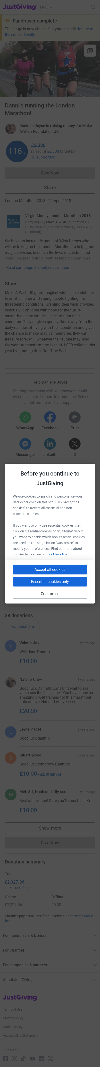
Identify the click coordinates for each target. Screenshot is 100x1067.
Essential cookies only (50, 581)
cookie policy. (58, 554)
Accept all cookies (49, 569)
